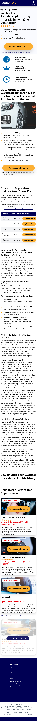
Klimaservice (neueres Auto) (14, 557)
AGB (15, 712)
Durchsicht (6, 597)
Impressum (13, 672)
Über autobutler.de (15, 681)
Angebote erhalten (29, 218)
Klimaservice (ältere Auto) (13, 517)
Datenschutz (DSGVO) (29, 713)
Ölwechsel (6, 639)
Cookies (20, 712)
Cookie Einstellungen (8, 713)
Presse (12, 670)
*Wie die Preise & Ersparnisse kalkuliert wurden (15, 52)
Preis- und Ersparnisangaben (18, 684)
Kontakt (12, 667)
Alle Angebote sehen (17, 638)
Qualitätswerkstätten (16, 686)
